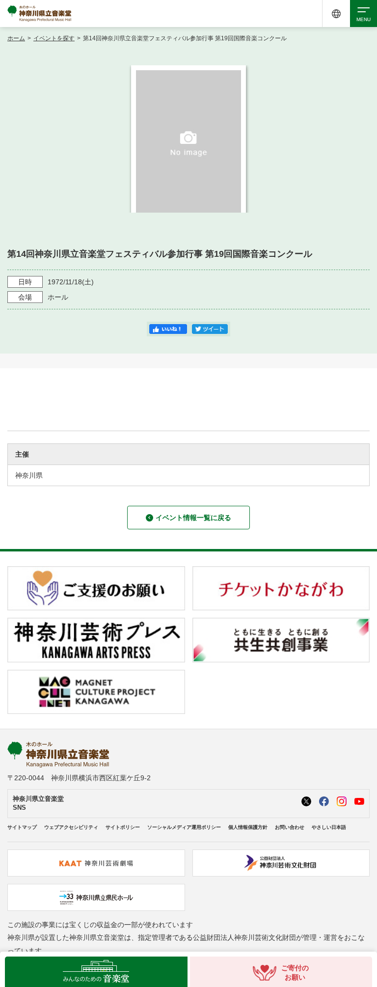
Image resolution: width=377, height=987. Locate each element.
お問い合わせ (289, 827)
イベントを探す (54, 38)
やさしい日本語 (329, 827)
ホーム (16, 38)
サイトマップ (22, 827)
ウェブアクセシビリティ (71, 827)
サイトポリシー (123, 827)
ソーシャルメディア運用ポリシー (184, 827)
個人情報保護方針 (248, 827)
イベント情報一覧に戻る (193, 517)
